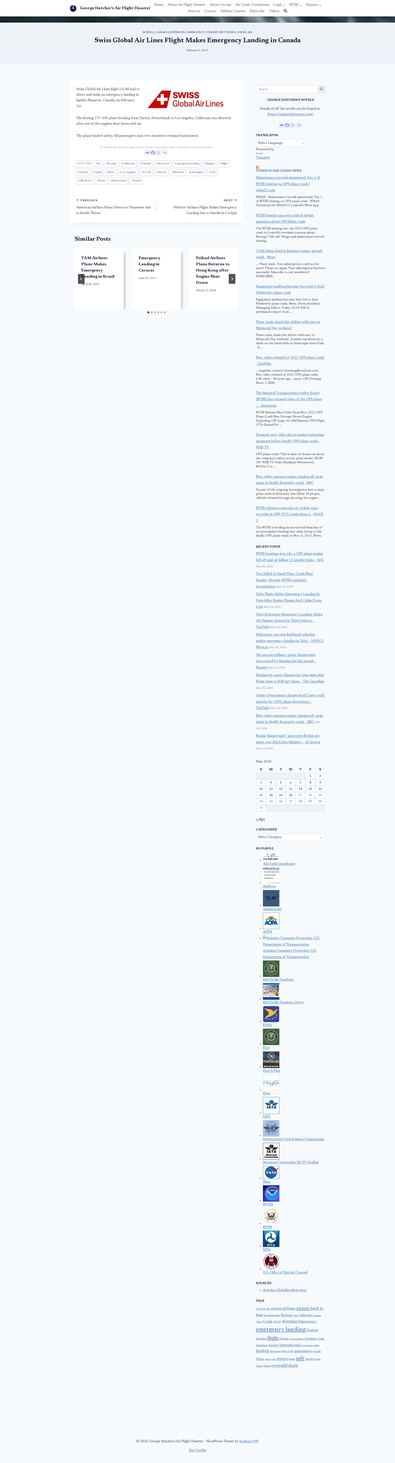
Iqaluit (97, 172)
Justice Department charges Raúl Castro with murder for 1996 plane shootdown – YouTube (290, 702)
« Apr (260, 819)
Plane (260, 1359)
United (267, 1366)
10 (261, 788)
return (282, 1359)
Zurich (136, 180)
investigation (307, 1346)
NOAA (268, 1204)
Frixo (267, 1093)
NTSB (267, 1227)
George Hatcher (296, 1339)
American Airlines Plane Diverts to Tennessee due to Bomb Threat (113, 207)
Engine (209, 163)
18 (271, 795)
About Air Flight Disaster (186, 5)
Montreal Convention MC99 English (291, 1162)
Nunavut (178, 172)
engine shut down (221, 32)
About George (220, 5)
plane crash (270, 1359)
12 (281, 788)
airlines (288, 1309)
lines (110, 172)
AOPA (267, 932)
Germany (310, 1338)
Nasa (266, 1182)
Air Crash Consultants (252, 5)
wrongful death (285, 1366)
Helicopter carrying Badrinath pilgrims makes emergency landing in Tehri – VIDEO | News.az (290, 641)
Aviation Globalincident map (285, 1290)
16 (320, 788)
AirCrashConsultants (279, 864)
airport (303, 1308)
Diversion (177, 32)
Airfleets (269, 886)
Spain (318, 1359)
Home (159, 5)
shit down (85, 180)
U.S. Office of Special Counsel (285, 1272)
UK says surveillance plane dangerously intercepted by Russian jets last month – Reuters (286, 661)
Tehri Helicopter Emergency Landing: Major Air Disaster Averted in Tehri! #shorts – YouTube (289, 621)
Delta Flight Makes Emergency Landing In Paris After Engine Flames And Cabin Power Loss (289, 601)
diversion (162, 163)
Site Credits (197, 1450)
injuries (273, 1345)
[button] (285, 11)
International (289, 1345)
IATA (266, 1117)
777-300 (84, 163)
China (259, 1322)
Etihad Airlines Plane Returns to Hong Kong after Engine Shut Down (213, 270)
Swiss (101, 180)
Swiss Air (245, 32)
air (98, 163)
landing (262, 1351)
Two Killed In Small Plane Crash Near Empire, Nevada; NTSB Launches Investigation (284, 580)
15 (310, 788)
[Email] (147, 152)
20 (291, 795)
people (317, 1351)
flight (223, 163)
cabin (295, 1316)
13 (291, 788)
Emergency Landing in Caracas (149, 264)
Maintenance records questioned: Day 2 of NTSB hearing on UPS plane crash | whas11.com (288, 184)
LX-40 (146, 172)
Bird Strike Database (278, 980)
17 (261, 795)
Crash (267, 1322)
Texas (259, 1366)
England (261, 1339)
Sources (194, 11)
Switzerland (118, 180)
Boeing (148, 32)
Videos (274, 11)
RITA (267, 1250)
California (128, 163)
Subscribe (257, 11)
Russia (291, 1359)
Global (83, 172)
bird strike (274, 1315)
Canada (161, 32)
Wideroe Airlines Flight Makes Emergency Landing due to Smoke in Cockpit (205, 207)
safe (212, 172)
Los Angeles (127, 172)
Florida (283, 1339)
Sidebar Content (233, 11)
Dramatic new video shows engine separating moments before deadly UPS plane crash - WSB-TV (290, 441)
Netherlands (275, 1351)
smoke (309, 1359)
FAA (266, 1048)
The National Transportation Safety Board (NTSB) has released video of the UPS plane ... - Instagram (289, 400)
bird (266, 1316)
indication (262, 1345)
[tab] (148, 312)
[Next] (232, 279)
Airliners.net (272, 909)
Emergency (196, 32)
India (321, 1339)
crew (277, 1322)
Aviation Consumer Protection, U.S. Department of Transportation (290, 954)
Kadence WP (249, 1441)
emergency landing (186, 163)
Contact (210, 11)
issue (316, 1345)
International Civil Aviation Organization (293, 1139)
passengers (196, 172)
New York (288, 1351)
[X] (158, 152)
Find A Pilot (271, 1071)
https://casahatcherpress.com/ (291, 114)
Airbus (276, 1309)
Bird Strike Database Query (283, 1002)
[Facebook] (153, 152)
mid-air (161, 172)
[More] (164, 152)
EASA (267, 1025)
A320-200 (261, 1309)
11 (271, 788)
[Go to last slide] (81, 279)
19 (281, 795)
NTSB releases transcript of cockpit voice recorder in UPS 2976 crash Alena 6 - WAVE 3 (289, 515)
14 (300, 788)
